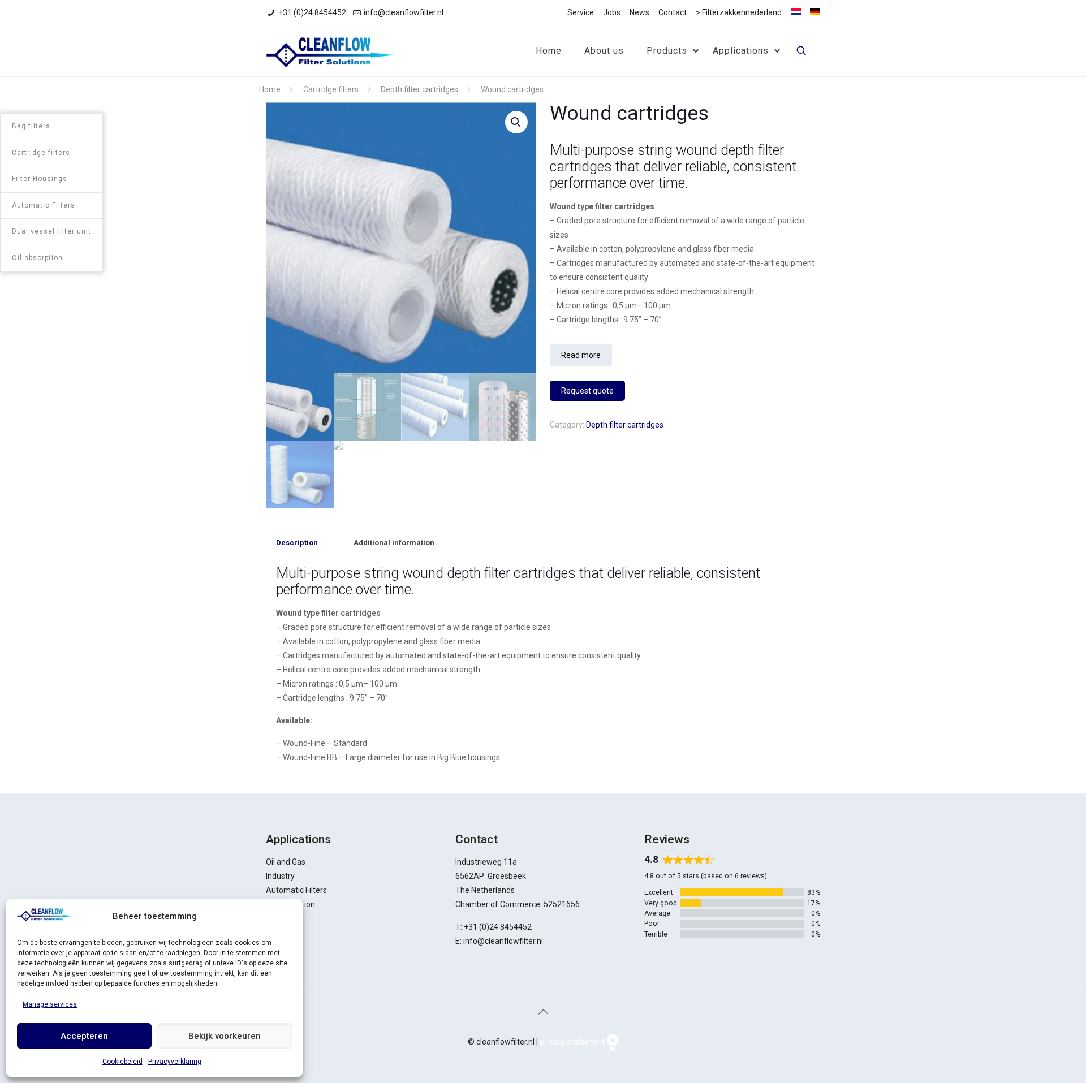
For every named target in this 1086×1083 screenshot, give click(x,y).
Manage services (50, 1004)
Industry (280, 876)
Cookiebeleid (122, 1061)
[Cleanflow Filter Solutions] (330, 50)
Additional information (394, 542)
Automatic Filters (296, 890)
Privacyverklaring (174, 1061)
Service (580, 12)
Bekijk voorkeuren (224, 1036)
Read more (581, 355)
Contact (672, 12)
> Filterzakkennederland (739, 12)
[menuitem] (796, 11)
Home (270, 89)
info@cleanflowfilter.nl (403, 12)
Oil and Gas (285, 861)
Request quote (587, 390)
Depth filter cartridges (419, 89)
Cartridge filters (331, 89)
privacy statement (572, 1041)
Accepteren (84, 1036)
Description (297, 542)
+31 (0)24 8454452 (312, 12)
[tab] (297, 543)
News (639, 12)
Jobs (611, 12)
